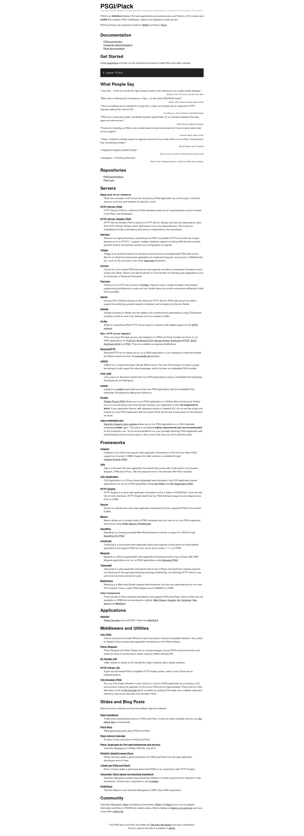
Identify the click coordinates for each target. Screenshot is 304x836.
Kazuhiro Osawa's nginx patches (120, 424)
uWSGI (104, 361)
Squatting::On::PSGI (114, 535)
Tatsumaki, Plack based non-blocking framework (127, 774)
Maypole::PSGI (170, 560)
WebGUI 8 (152, 620)
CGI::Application (109, 476)
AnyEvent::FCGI (145, 340)
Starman (105, 234)
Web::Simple (159, 600)
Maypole (105, 553)
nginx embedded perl (112, 420)
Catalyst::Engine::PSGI (115, 459)
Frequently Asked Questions (117, 45)
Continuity (106, 541)
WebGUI (104, 616)
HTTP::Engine (108, 488)
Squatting (105, 528)
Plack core (108, 180)
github (172, 828)
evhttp (120, 389)
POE (128, 343)
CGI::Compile (130, 690)
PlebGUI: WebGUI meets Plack (116, 753)
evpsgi (104, 385)
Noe (194, 600)
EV (142, 284)
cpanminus (112, 62)
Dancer (104, 504)
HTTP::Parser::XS (110, 667)
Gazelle (104, 309)
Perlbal (104, 397)
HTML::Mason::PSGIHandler (136, 523)
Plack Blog (106, 727)
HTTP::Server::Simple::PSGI (115, 219)
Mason (104, 516)
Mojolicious (106, 580)
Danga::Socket (161, 340)
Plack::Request (108, 646)
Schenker (186, 600)
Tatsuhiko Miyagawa (160, 824)
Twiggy (104, 250)
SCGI (193, 340)
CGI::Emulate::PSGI (111, 679)
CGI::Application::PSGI (181, 483)
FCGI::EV (130, 340)
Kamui (107, 603)
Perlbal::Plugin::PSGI (114, 401)
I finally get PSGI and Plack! (115, 765)
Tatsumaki (149, 260)
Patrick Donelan (112, 620)
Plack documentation (114, 48)
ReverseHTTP (108, 349)
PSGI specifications (113, 176)
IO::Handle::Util (108, 659)
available (154, 781)
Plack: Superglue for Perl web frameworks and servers (130, 744)
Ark (178, 600)
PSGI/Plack (106, 786)
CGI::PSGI (159, 483)
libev (146, 284)
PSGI (158, 804)
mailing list (118, 811)
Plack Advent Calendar (112, 736)
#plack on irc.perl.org (181, 807)
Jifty (102, 464)
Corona (104, 265)
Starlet (103, 297)
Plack (103, 194)
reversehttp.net (142, 356)
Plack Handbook (109, 715)
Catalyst (104, 449)
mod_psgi (105, 373)
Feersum (105, 281)
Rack (164, 24)
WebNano (120, 603)
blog (126, 804)
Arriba (103, 321)
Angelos (171, 600)
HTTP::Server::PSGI (111, 206)
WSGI (145, 24)
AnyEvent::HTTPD (180, 340)
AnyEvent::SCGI (112, 343)
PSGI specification (112, 41)
